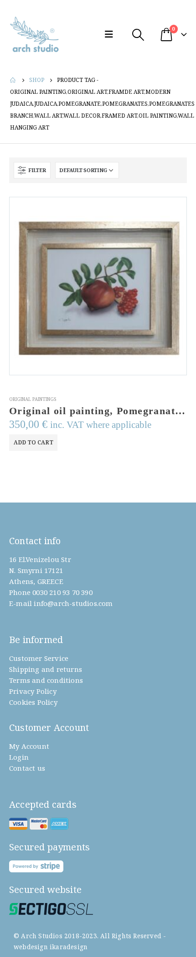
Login (19, 757)
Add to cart (33, 442)
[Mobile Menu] (111, 34)
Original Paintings (32, 399)
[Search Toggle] (138, 34)
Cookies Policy (33, 702)
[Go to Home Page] (13, 80)
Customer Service (38, 658)
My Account (29, 746)
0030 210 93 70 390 (62, 592)
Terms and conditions (46, 680)
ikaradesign (69, 947)
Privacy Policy (33, 691)
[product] (98, 286)
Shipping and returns (45, 669)
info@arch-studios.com (73, 603)
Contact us (27, 768)
